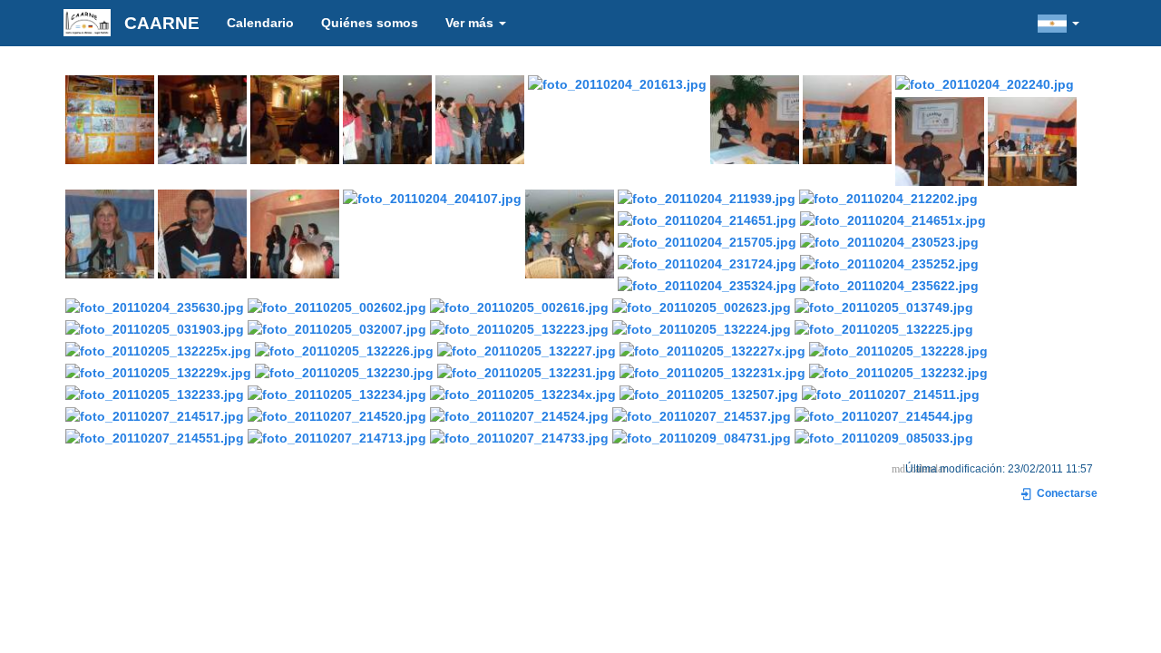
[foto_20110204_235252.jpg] (889, 262)
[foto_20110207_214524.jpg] (519, 414)
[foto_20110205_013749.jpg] (884, 305)
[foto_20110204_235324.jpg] (707, 284)
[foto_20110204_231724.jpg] (707, 262)
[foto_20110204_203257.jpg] (109, 232)
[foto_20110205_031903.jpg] (154, 327)
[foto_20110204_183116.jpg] (109, 118)
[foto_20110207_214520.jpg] (337, 414)
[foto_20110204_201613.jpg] (617, 82)
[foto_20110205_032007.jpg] (337, 327)
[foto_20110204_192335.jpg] (295, 118)
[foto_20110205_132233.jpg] (154, 392)
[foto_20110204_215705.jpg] (707, 240)
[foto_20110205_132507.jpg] (709, 392)
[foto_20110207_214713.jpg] (337, 436)
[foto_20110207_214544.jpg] (884, 414)
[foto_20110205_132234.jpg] (337, 392)
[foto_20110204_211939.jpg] (706, 197)
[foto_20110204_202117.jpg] (754, 118)
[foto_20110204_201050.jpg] (387, 118)
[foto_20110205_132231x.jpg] (712, 371)
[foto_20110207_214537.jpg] (701, 414)
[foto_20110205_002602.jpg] (337, 305)
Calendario (260, 22)
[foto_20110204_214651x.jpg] (893, 218)
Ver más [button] (471, 22)
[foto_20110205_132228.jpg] (898, 349)
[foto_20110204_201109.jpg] (480, 118)
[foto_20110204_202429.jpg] (939, 139)
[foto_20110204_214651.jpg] (707, 218)
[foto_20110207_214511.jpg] (890, 392)
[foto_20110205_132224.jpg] (701, 327)
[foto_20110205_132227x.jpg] (712, 349)
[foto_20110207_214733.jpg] (519, 436)
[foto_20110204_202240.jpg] (984, 82)
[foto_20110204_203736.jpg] (202, 232)
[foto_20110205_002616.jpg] (519, 305)
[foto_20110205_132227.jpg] (526, 349)
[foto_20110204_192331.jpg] (202, 118)
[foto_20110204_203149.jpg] (1032, 139)
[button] (1058, 22)
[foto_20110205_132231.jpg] (526, 371)
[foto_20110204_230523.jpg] (889, 240)
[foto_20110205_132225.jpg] (884, 327)
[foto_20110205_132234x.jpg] (523, 392)
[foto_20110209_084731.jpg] (701, 436)
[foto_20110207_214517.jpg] (154, 414)
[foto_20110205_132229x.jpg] (158, 371)
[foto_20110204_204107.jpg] (432, 197)
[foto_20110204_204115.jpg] (569, 232)
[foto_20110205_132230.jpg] (344, 371)
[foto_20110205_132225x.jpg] (158, 349)
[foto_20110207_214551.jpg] (154, 436)
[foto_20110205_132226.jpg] (344, 349)
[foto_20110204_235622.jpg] (889, 284)
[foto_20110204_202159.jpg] (847, 118)
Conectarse (1066, 493)
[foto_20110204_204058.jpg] (295, 232)
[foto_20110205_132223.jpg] (519, 327)
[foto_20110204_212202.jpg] (888, 197)
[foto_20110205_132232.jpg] (898, 371)
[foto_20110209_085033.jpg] (884, 436)
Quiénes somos (369, 22)
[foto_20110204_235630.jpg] (154, 305)
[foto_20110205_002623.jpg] (701, 305)
